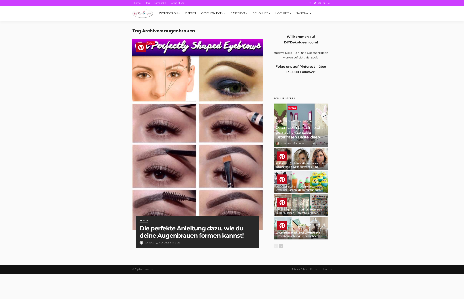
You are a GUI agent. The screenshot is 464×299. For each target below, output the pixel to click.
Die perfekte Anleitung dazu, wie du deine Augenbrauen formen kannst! (192, 232)
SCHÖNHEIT (260, 13)
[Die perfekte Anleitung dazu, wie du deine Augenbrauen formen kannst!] (197, 134)
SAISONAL (302, 13)
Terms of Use (177, 3)
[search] (329, 3)
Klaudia (149, 242)
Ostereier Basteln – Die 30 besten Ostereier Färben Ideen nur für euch (298, 188)
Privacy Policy (299, 269)
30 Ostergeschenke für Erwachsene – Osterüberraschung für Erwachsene (299, 234)
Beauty (144, 221)
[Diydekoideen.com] (142, 13)
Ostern (297, 121)
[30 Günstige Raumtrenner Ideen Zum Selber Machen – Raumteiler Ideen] (301, 205)
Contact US (160, 3)
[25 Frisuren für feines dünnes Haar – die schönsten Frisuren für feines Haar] (301, 159)
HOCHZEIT (282, 13)
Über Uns (327, 269)
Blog (147, 3)
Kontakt (314, 269)
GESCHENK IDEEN (212, 13)
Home (137, 3)
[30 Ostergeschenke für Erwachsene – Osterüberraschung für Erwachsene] (301, 228)
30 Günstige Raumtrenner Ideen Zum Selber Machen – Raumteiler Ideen (299, 211)
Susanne (286, 143)
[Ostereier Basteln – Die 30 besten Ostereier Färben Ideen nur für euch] (301, 182)
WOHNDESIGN (168, 13)
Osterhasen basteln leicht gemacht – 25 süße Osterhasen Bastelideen (299, 132)
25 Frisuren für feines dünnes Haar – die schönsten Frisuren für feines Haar (300, 165)
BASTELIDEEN (239, 13)
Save (152, 43)
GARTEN (190, 13)
